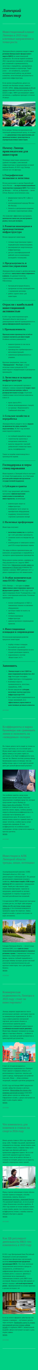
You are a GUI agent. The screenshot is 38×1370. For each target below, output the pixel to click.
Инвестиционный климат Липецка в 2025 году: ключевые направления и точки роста (18, 37)
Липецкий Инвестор (12, 13)
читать (5, 834)
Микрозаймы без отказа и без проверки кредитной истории (17, 1091)
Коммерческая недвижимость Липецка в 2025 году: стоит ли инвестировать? (18, 997)
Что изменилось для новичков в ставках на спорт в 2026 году (16, 1128)
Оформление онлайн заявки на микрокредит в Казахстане (18, 566)
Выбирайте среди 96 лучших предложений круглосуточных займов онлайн (19, 1325)
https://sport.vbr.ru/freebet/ (12, 805)
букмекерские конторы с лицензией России (18, 1199)
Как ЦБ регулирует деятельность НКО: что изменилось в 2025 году (17, 1242)
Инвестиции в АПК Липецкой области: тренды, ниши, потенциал (19, 859)
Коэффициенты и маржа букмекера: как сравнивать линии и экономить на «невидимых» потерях (19, 732)
